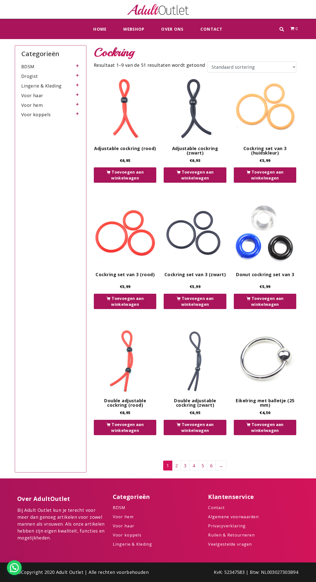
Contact (211, 29)
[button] (282, 29)
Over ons (172, 29)
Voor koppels (36, 114)
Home (99, 29)
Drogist (29, 76)
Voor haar (32, 95)
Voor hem (32, 105)
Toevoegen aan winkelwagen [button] (127, 175)
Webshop (133, 29)
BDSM (27, 66)
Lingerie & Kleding (41, 86)
